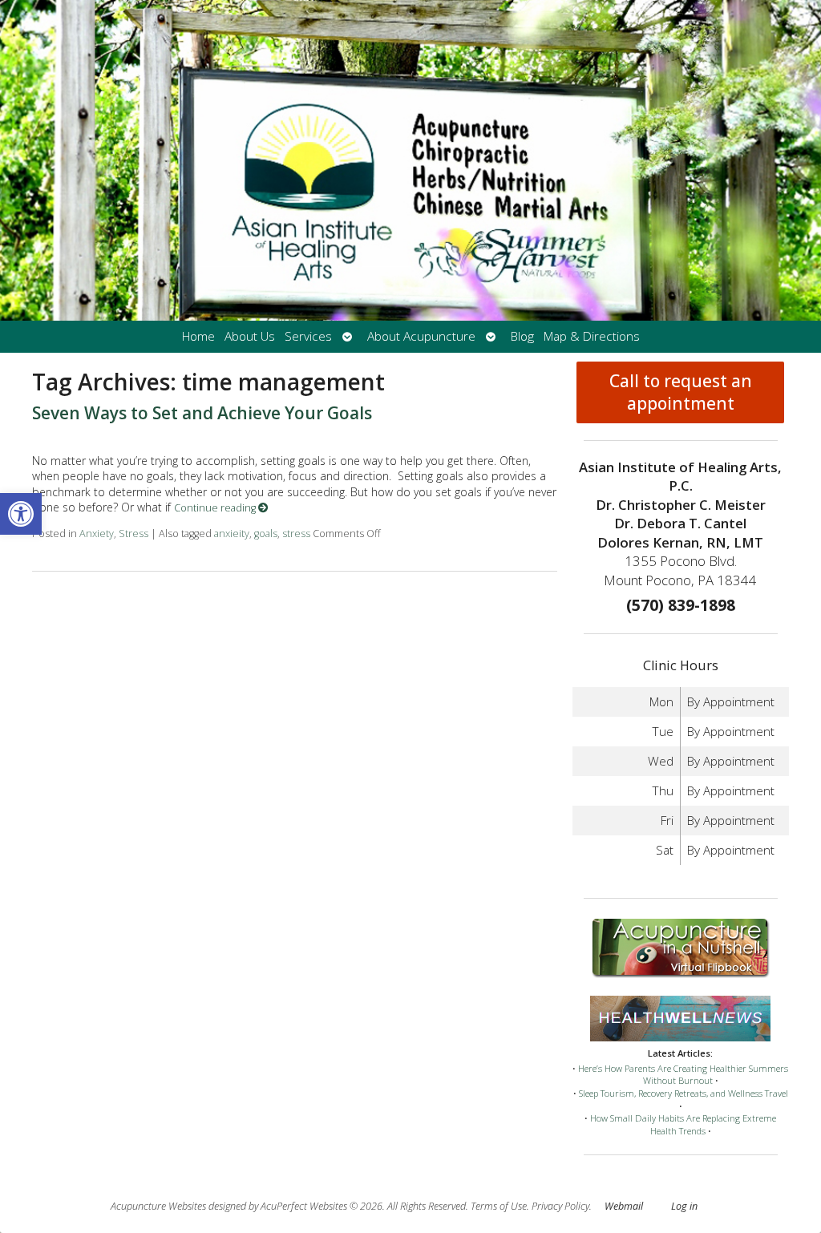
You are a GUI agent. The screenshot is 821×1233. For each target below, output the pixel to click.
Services (308, 336)
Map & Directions (592, 336)
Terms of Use (499, 1206)
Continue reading (216, 508)
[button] (21, 514)
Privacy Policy (560, 1206)
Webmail (624, 1206)
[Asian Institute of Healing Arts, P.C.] (410, 160)
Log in (684, 1206)
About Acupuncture (421, 336)
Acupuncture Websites (158, 1206)
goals (265, 533)
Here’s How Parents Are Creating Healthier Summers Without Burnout (683, 1074)
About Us (249, 336)
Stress (133, 533)
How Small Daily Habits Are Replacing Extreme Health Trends (683, 1124)
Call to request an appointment (680, 392)
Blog (522, 336)
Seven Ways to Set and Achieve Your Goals (202, 413)
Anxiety (96, 533)
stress (296, 533)
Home (198, 336)
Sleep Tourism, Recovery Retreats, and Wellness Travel (683, 1093)
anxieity (231, 533)
